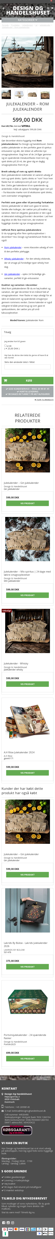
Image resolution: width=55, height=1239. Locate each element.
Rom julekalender (13, 247)
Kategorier (26, 20)
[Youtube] (8, 1222)
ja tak (8, 346)
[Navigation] (3, 8)
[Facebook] (3, 1222)
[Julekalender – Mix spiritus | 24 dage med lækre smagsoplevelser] (27, 542)
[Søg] (48, 8)
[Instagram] (12, 1222)
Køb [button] (29, 381)
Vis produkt (27, 503)
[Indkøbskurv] (52, 8)
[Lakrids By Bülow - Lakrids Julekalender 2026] (27, 913)
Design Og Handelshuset (28, 10)
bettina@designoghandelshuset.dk (29, 1110)
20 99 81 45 (43, 388)
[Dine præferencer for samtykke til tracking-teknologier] (5, 1234)
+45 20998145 (23, 1107)
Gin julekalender (12, 274)
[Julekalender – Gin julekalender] (27, 453)
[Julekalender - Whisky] (27, 634)
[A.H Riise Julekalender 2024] (27, 723)
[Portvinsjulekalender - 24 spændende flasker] (27, 1005)
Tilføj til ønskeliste (44, 400)
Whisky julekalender (14, 258)
